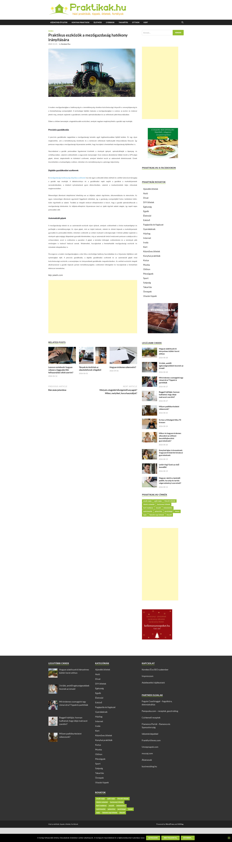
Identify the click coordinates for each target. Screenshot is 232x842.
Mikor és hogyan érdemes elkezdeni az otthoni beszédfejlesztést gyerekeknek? (170, 437)
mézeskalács (167, 508)
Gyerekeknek (149, 229)
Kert (146, 22)
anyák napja (147, 501)
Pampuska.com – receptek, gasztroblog (160, 711)
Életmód (98, 22)
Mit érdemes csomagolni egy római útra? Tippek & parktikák (171, 380)
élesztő (169, 515)
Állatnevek (147, 760)
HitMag (180, 824)
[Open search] (182, 22)
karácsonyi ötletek (163, 504)
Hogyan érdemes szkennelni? (123, 367)
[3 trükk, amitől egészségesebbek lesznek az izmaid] (149, 363)
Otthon (135, 22)
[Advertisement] (92, 306)
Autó (145, 193)
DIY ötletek (148, 202)
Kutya (146, 260)
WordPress (170, 824)
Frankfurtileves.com (151, 740)
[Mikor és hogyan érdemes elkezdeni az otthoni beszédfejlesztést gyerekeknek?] (149, 433)
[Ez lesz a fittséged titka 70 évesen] (149, 420)
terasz (177, 511)
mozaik (158, 508)
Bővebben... (187, 838)
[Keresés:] (163, 32)
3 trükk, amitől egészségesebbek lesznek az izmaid (171, 365)
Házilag (146, 233)
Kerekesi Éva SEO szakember (155, 669)
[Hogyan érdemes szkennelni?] (123, 356)
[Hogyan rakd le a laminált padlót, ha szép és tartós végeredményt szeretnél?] (149, 478)
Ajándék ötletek (150, 189)
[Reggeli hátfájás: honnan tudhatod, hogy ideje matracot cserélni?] (149, 392)
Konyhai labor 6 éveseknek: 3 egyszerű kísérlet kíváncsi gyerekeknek (171, 452)
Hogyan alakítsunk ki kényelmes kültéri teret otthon (169, 351)
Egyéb (146, 211)
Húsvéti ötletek (169, 501)
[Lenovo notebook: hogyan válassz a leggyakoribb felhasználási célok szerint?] (62, 356)
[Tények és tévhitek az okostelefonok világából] (93, 356)
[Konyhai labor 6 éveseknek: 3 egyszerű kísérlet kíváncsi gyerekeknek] (149, 450)
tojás (145, 515)
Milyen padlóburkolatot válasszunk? (169, 407)
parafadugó (169, 511)
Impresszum (147, 676)
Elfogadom (153, 838)
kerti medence (148, 508)
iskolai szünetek (149, 504)
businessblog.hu (149, 766)
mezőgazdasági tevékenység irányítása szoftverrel (67, 178)
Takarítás (123, 22)
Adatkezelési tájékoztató (153, 682)
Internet (147, 238)
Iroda (145, 242)
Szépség (147, 282)
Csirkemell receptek (151, 717)
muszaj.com (147, 753)
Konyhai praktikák (81, 22)
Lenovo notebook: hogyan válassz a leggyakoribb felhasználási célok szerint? (60, 370)
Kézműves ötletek (59, 22)
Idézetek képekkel (150, 733)
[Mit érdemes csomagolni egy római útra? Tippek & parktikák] (149, 378)
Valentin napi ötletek (156, 515)
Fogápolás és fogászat (153, 224)
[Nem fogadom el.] (229, 838)
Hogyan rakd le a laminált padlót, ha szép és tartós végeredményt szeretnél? (170, 480)
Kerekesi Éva (65, 44)
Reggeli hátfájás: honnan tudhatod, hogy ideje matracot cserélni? (169, 394)
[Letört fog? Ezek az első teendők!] (149, 465)
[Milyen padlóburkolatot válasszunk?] (149, 407)
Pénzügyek (148, 273)
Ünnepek (147, 291)
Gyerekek (110, 22)
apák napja (158, 501)
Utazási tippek (150, 296)
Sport (146, 278)
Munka (50, 31)
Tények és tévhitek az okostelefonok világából (90, 368)
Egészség (147, 206)
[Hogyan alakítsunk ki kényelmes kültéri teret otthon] (149, 349)
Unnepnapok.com (150, 747)
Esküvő (146, 220)
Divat (146, 197)
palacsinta (158, 511)
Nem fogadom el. (170, 838)
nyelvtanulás (147, 511)
